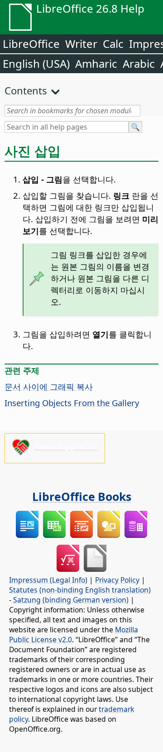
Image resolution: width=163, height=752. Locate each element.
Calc (113, 43)
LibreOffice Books (81, 496)
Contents (26, 90)
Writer (81, 43)
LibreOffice (31, 43)
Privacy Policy (117, 580)
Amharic (96, 63)
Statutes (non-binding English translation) (80, 590)
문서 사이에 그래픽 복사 (49, 386)
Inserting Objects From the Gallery (72, 402)
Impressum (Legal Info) (48, 580)
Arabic (139, 63)
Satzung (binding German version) (71, 600)
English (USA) (36, 63)
